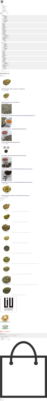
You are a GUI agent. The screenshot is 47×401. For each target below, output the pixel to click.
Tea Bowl (4, 29)
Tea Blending (5, 16)
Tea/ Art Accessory (3, 61)
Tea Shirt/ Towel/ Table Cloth (6, 37)
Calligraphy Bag (6, 35)
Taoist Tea (5, 46)
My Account (2, 7)
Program (2, 14)
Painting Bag (5, 36)
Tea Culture (5, 17)
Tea (1, 22)
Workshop (4, 15)
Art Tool (4, 64)
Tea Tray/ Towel (4, 30)
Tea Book (4, 32)
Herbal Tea (4, 54)
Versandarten (4, 10)
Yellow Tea (4, 26)
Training (4, 19)
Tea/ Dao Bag (4, 34)
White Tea (4, 24)
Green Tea (4, 23)
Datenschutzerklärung (5, 6)
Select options (6, 90)
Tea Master (5, 21)
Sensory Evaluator (6, 20)
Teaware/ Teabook (3, 28)
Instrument (4, 39)
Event (2, 4)
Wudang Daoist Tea (5, 27)
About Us (2, 5)
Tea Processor (5, 48)
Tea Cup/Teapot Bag (6, 62)
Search (9, 339)
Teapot (3, 56)
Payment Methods (5, 9)
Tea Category (5, 43)
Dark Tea (4, 53)
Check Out (4, 8)
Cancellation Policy (3, 11)
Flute (4, 67)
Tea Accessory (4, 59)
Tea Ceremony (5, 18)
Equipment (5, 41)
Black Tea (4, 51)
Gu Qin (5, 40)
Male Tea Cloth (4, 38)
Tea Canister (4, 31)
